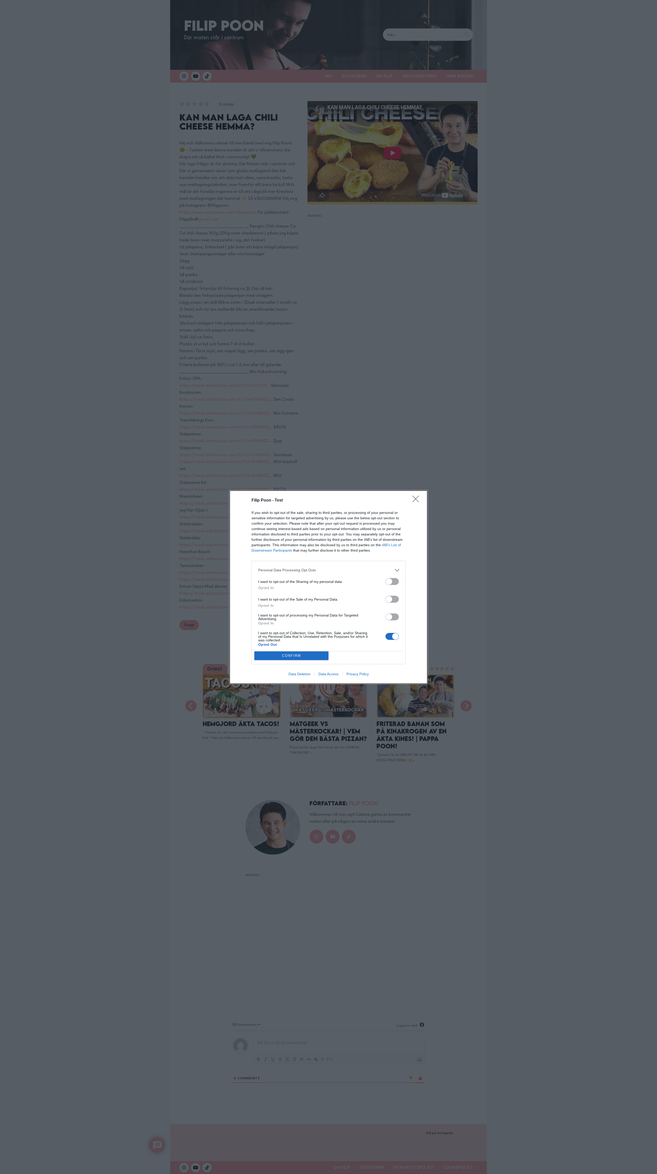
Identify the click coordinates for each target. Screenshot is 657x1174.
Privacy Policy (357, 674)
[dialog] (328, 587)
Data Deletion (299, 674)
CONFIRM (291, 656)
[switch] (392, 581)
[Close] (417, 500)
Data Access (328, 674)
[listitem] (328, 570)
